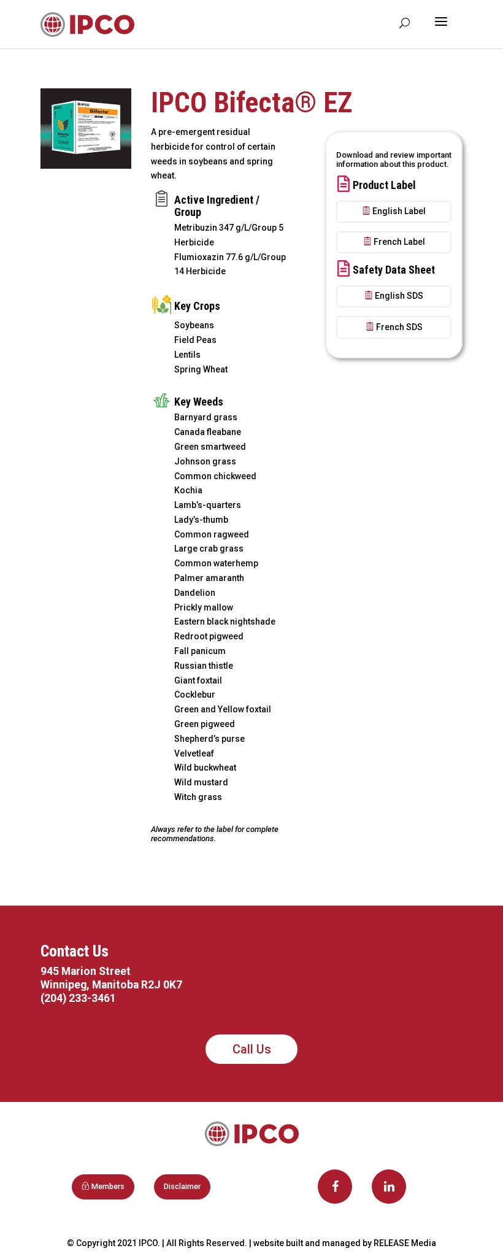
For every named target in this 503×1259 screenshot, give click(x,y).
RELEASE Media (405, 1243)
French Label (399, 242)
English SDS (399, 296)
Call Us (251, 1049)
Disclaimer (182, 1186)
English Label (399, 211)
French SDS (399, 327)
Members (108, 1186)
